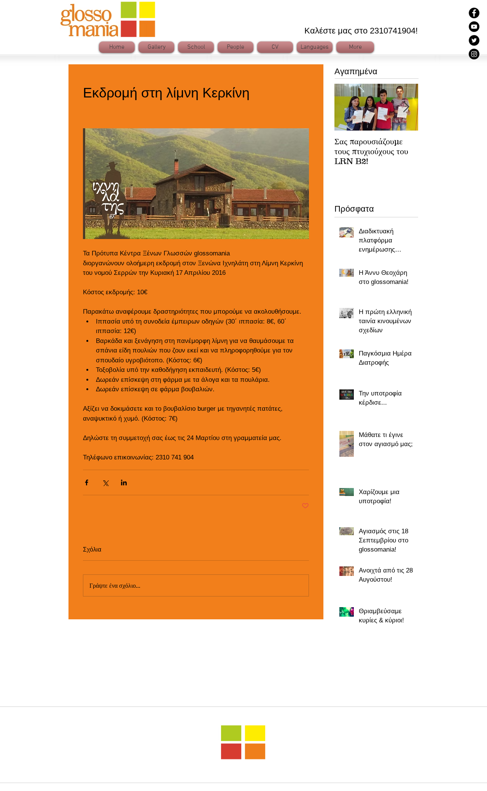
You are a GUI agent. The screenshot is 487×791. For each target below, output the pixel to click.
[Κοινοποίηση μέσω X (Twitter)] (105, 482)
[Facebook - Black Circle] (474, 13)
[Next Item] (406, 107)
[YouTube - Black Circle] (474, 26)
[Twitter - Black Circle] (474, 40)
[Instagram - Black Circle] (474, 54)
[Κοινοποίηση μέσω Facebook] (86, 482)
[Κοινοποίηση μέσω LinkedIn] (123, 482)
